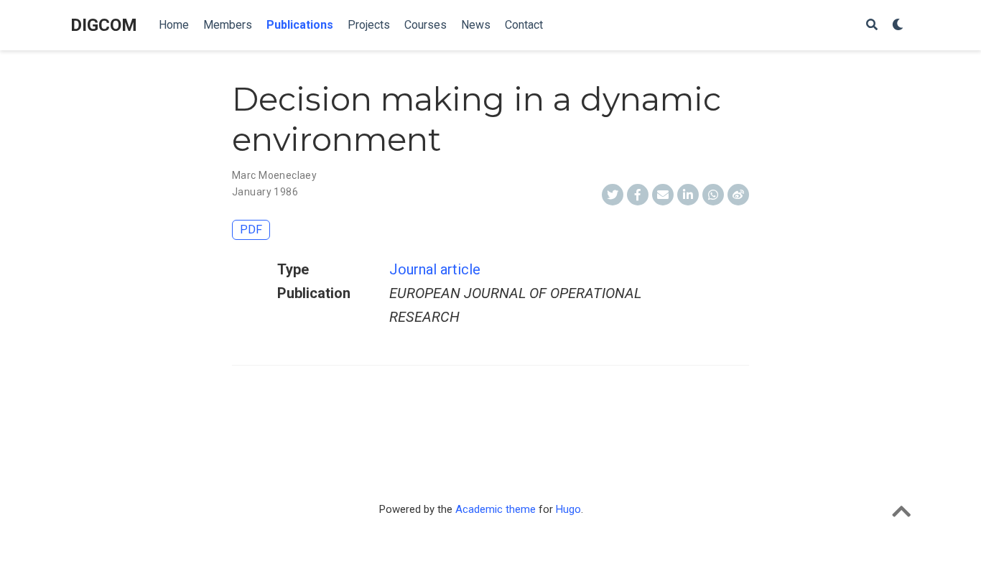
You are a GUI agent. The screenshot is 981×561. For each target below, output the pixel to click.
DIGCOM (103, 25)
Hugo (568, 509)
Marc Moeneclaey (274, 175)
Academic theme (495, 509)
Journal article (434, 269)
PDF (251, 229)
